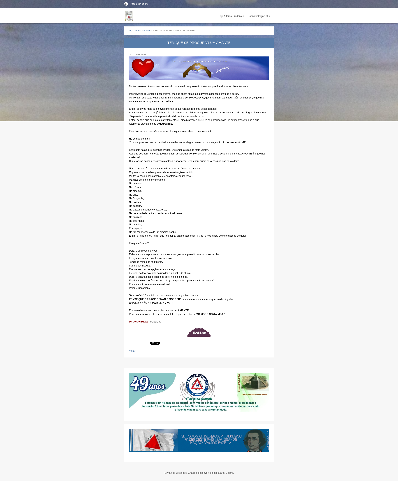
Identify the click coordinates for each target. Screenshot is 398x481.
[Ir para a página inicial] (129, 18)
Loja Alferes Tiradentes (231, 16)
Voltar (132, 351)
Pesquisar (126, 4)
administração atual (260, 16)
